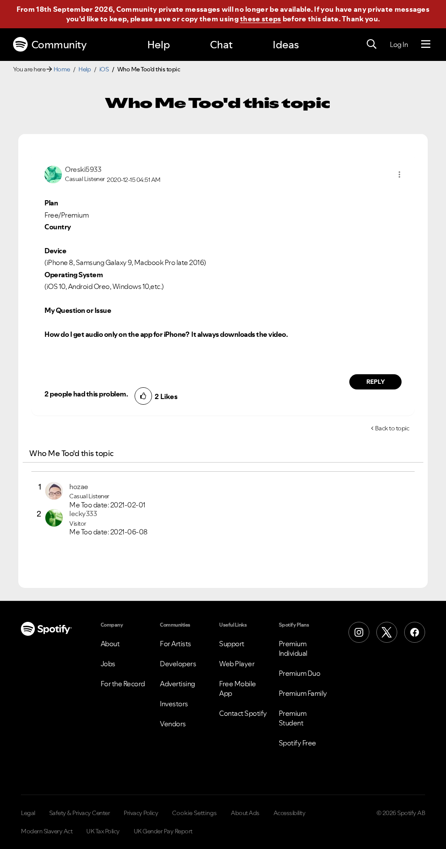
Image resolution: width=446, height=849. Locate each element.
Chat (221, 44)
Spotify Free (297, 743)
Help (158, 44)
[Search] (371, 44)
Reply (375, 381)
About (110, 643)
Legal (28, 813)
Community (59, 44)
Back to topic (392, 428)
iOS (104, 69)
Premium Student (293, 718)
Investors (174, 703)
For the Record (123, 683)
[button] (399, 174)
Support (231, 643)
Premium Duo (300, 673)
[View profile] (53, 173)
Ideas (286, 44)
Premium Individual (293, 648)
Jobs (108, 663)
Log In (399, 44)
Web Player (236, 663)
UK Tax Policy (103, 831)
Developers (178, 663)
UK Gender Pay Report (163, 831)
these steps (260, 18)
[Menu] (426, 44)
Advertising (177, 683)
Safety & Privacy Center (79, 813)
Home (62, 69)
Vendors (173, 723)
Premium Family (303, 693)
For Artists (175, 643)
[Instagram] (358, 632)
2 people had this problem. (86, 394)
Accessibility (290, 813)
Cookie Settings (194, 813)
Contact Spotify (243, 713)
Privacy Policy (141, 813)
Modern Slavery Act (46, 831)
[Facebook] (414, 632)
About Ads (245, 813)
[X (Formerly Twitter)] (386, 632)
